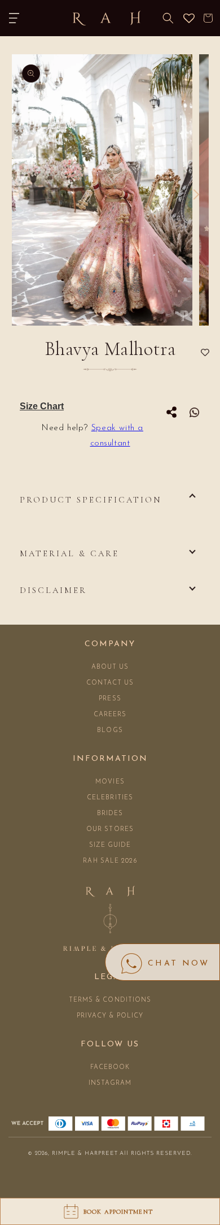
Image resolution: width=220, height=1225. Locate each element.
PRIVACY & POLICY (110, 1016)
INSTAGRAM (110, 1083)
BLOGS (110, 731)
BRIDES (110, 814)
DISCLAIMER (53, 590)
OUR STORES (110, 829)
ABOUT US (110, 667)
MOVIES (110, 782)
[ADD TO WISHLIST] (205, 353)
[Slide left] (18, 194)
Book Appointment (118, 1211)
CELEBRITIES (110, 798)
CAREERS (110, 715)
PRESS (110, 699)
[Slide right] (196, 194)
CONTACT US (110, 683)
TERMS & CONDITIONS (110, 1000)
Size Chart (42, 406)
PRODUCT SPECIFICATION (90, 500)
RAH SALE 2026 (110, 861)
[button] (14, 18)
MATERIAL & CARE (69, 553)
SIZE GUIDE (110, 845)
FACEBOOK (110, 1067)
